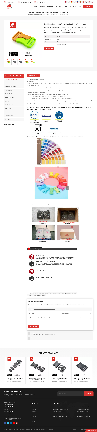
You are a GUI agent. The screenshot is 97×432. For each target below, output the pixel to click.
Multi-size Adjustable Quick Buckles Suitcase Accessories (15, 379)
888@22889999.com (26, 2)
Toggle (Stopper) (9, 104)
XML (82, 429)
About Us (42, 6)
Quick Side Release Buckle (58, 407)
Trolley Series (8, 119)
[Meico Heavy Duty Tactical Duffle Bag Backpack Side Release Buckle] (37, 367)
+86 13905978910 (11, 2)
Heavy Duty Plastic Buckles (59, 411)
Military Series (8, 112)
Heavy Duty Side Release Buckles (84, 407)
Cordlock (7, 101)
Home (35, 6)
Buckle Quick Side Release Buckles (40, 293)
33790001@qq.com (8, 413)
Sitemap (33, 421)
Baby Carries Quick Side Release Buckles (60, 379)
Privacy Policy (76, 429)
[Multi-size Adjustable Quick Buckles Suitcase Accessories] (15, 367)
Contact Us (73, 6)
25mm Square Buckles (55, 293)
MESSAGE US (88, 6)
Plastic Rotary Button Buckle (83, 416)
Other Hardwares (9, 115)
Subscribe (89, 393)
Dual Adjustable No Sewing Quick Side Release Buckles (82, 379)
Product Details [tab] (33, 75)
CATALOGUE (58, 6)
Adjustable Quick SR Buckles (83, 411)
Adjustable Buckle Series (10, 86)
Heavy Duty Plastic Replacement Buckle (36, 295)
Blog (33, 418)
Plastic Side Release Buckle (83, 409)
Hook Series (8, 83)
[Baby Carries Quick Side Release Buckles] (59, 367)
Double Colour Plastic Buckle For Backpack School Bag (45, 309)
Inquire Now (50, 48)
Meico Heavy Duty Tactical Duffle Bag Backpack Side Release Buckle (37, 379)
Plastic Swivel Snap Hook (58, 414)
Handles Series (8, 90)
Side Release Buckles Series (39, 14)
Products (50, 6)
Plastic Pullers (8, 108)
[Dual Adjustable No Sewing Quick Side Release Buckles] (82, 367)
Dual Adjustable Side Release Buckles (61, 409)
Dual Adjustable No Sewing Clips (69, 293)
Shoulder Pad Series (9, 93)
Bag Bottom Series (9, 97)
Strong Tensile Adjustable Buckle (84, 414)
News (65, 6)
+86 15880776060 (8, 406)
